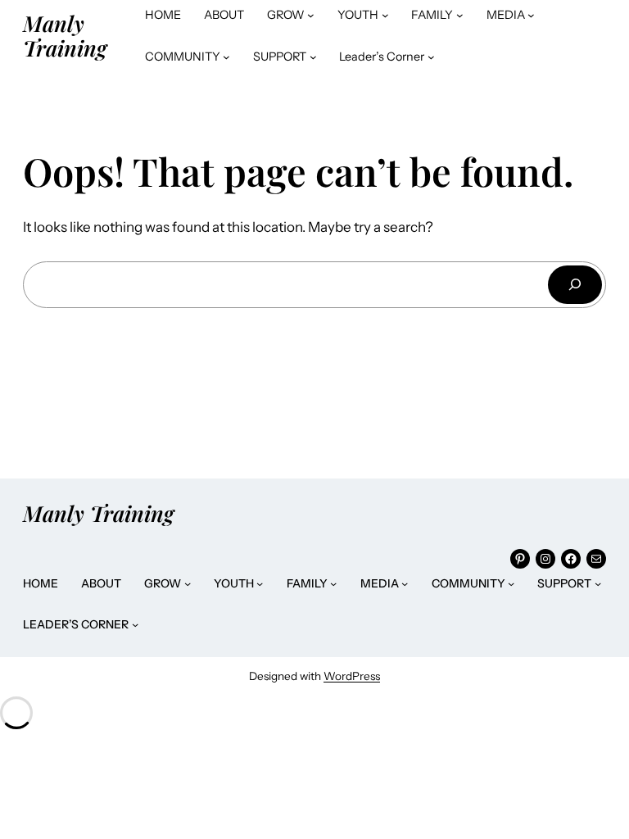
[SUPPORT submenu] (313, 57)
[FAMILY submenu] (460, 15)
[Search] (575, 284)
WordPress (352, 676)
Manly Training (64, 35)
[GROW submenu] (310, 15)
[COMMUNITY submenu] (226, 57)
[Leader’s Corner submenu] (431, 57)
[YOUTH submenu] (385, 15)
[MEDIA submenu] (531, 15)
